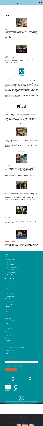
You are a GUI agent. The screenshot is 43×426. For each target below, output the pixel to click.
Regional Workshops (10, 241)
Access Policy (21, 396)
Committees (8, 138)
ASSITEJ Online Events (9, 348)
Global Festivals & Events (9, 350)
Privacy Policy (21, 398)
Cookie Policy (21, 397)
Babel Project (8, 79)
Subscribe (7, 353)
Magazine (7, 165)
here (21, 39)
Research (6, 337)
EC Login (21, 400)
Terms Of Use (21, 399)
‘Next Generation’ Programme (12, 192)
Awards (7, 56)
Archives (7, 29)
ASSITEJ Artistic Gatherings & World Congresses (14, 347)
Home (6, 12)
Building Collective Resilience (12, 113)
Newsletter (7, 217)
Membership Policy (8, 328)
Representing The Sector (10, 335)
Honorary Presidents (9, 325)
